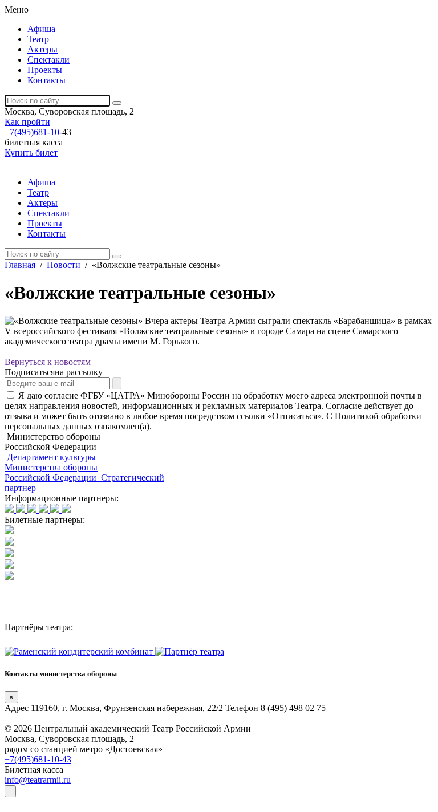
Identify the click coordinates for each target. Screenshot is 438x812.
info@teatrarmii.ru (38, 780)
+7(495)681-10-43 (38, 759)
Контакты (46, 80)
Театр (38, 39)
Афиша (41, 29)
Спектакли (48, 59)
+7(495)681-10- (33, 132)
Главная (21, 265)
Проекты (44, 70)
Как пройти (27, 122)
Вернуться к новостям (48, 362)
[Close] (10, 791)
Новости (65, 265)
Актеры (42, 49)
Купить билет (31, 152)
